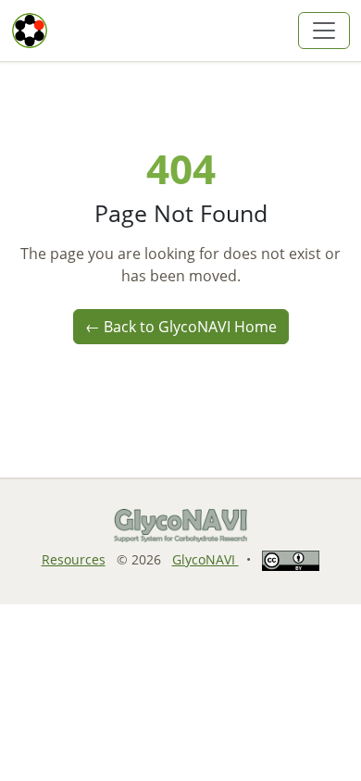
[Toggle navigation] (324, 30)
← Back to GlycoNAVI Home (181, 326)
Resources (74, 559)
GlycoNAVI (205, 559)
